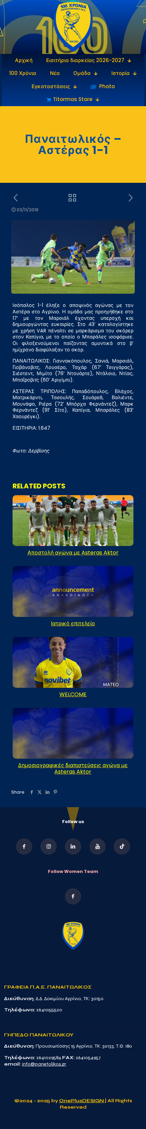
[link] (73, 27)
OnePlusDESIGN (82, 1101)
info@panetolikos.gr (44, 1064)
